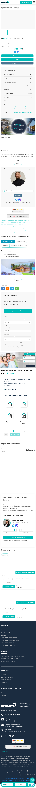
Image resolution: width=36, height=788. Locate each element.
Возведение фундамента (8, 663)
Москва (3, 693)
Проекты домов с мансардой (10, 640)
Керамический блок (21, 107)
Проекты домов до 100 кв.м (9, 642)
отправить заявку (30, 365)
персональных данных (18, 203)
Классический (18, 112)
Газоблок (12, 107)
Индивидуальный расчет (18, 311)
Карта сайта (5, 751)
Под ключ (5, 245)
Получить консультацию (18, 537)
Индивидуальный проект (17, 63)
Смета (17, 59)
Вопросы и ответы (7, 677)
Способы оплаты (6, 679)
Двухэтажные (5, 632)
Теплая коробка (20, 241)
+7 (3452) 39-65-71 (11, 389)
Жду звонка (18, 195)
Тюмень (3, 695)
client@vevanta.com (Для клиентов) (11, 720)
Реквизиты (4, 682)
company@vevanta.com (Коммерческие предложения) (15, 725)
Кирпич (6, 107)
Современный (27, 112)
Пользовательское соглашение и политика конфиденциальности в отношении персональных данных (18, 780)
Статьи (3, 674)
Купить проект (17, 55)
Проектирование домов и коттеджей (12, 656)
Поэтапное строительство (19, 245)
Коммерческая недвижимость (10, 658)
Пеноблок (17, 109)
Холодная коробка (8, 241)
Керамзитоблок (9, 109)
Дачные (3, 635)
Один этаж (5, 555)
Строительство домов (8, 661)
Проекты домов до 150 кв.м (9, 645)
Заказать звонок (26, 2)
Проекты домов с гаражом (9, 637)
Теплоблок (24, 109)
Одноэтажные (5, 630)
